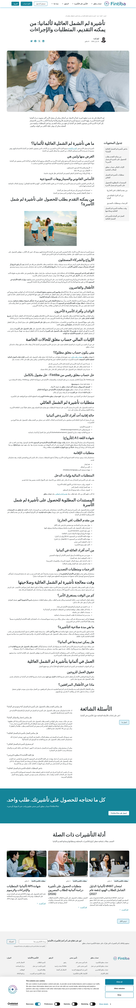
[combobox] (15, 4)
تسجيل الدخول (40, 4)
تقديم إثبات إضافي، (61, 494)
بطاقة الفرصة (41, 970)
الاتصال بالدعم (21, 962)
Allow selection (119, 988)
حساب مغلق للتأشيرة (102, 962)
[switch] (57, 1004)
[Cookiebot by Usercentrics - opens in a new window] (13, 1004)
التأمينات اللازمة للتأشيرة (80, 973)
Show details (103, 1004)
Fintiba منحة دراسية (60, 966)
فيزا (98, 16)
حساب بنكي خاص (76, 357)
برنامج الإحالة (21, 973)
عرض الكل (123, 921)
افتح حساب (26, 4)
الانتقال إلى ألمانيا (61, 970)
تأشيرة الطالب (41, 962)
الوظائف (22, 970)
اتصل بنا (124, 722)
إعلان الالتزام (104, 973)
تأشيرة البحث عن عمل (39, 966)
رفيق (64, 962)
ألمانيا (101, 16)
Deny (119, 995)
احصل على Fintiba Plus (119, 813)
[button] (96, 3)
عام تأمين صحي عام (81, 962)
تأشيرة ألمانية (72, 148)
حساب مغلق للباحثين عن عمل (99, 966)
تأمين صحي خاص (82, 966)
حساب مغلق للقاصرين (101, 970)
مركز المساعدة (20, 966)
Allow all (119, 982)
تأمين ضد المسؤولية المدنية (79, 970)
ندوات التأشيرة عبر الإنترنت (37, 973)
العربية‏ (16, 4)
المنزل (104, 16)
